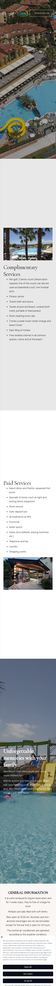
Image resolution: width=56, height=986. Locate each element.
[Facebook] (4, 3)
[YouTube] (13, 3)
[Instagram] (9, 3)
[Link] (23, 13)
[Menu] (4, 13)
